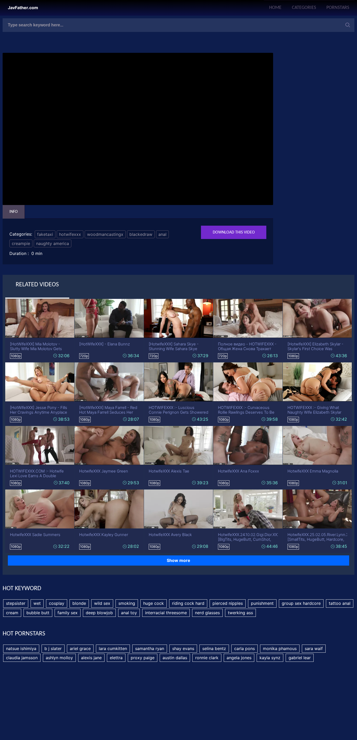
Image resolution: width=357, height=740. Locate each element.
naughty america (52, 243)
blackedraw (140, 234)
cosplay (56, 603)
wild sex (102, 603)
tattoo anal (339, 603)
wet (37, 603)
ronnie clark (206, 657)
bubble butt (37, 612)
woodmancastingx (105, 234)
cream (12, 612)
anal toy (129, 612)
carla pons (244, 648)
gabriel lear (300, 657)
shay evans (183, 648)
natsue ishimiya (21, 648)
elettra (116, 657)
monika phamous (280, 648)
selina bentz (214, 648)
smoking (126, 603)
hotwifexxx (70, 234)
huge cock (153, 603)
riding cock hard (188, 603)
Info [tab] (13, 212)
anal (162, 234)
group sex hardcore (301, 603)
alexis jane (91, 657)
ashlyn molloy (59, 657)
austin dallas (175, 657)
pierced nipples (227, 603)
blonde (79, 603)
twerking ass (240, 612)
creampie (21, 243)
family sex (67, 612)
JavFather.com (23, 7)
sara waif (314, 648)
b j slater (53, 648)
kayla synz (270, 657)
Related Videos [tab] (37, 285)
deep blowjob (99, 612)
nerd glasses (207, 612)
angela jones (239, 657)
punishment (262, 603)
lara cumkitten (113, 648)
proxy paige (142, 657)
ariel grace (80, 648)
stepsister (15, 603)
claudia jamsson (22, 657)
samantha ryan (149, 648)
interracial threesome (166, 612)
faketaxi (45, 234)
